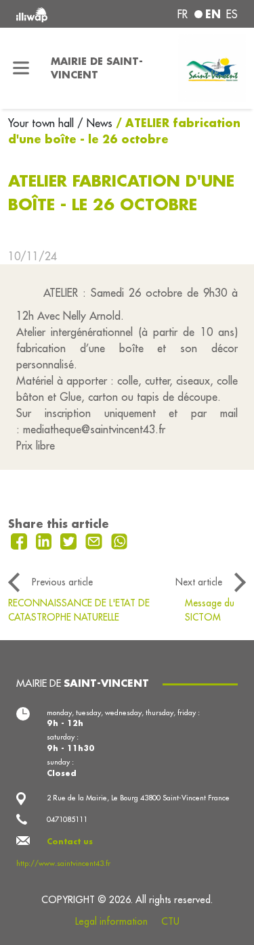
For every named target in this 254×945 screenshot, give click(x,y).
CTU (170, 921)
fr (182, 14)
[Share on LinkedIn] (45, 540)
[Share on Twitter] (70, 540)
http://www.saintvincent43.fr (63, 863)
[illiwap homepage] (57, 14)
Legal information (111, 921)
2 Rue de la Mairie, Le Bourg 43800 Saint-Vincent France (138, 797)
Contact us (70, 841)
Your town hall (42, 123)
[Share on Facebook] (20, 540)
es (232, 14)
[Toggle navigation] (21, 68)
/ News (94, 123)
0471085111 (67, 819)
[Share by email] (95, 540)
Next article (198, 582)
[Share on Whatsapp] (119, 540)
